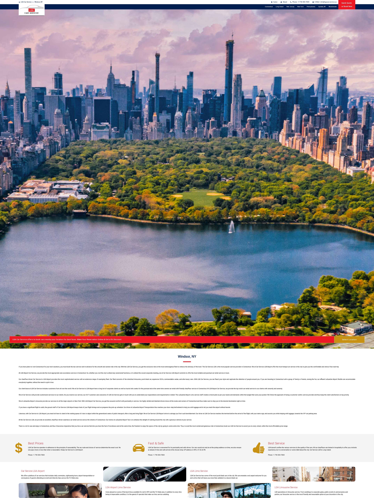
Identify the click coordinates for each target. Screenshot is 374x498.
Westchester (333, 7)
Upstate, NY (322, 7)
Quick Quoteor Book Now (346, 5)
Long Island (279, 7)
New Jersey (290, 7)
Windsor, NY (38, 2)
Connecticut (269, 7)
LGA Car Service (26, 2)
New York (300, 7)
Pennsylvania (311, 7)
